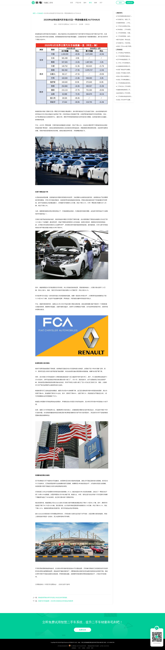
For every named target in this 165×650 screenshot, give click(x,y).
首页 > (35, 13)
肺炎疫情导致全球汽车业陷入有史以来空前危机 (52, 597)
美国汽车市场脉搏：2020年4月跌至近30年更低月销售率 (55, 601)
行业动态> (40, 13)
